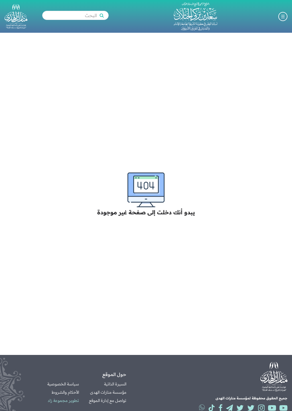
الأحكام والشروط (65, 392)
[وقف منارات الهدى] (16, 16)
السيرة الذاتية (115, 384)
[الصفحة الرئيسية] (195, 16)
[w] (202, 407)
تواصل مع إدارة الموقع (107, 400)
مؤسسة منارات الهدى (108, 392)
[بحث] (101, 15)
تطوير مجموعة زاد (63, 400)
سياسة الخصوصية (63, 384)
